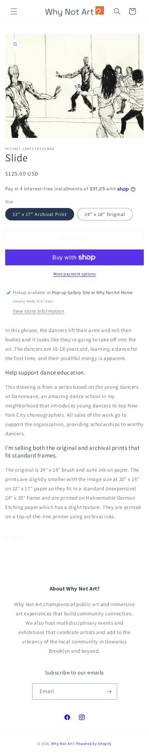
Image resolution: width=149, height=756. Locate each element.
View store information (38, 311)
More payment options (74, 273)
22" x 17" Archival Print (39, 214)
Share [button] (18, 537)
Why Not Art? (63, 743)
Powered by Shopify (94, 743)
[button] (13, 11)
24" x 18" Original (105, 214)
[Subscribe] (109, 691)
